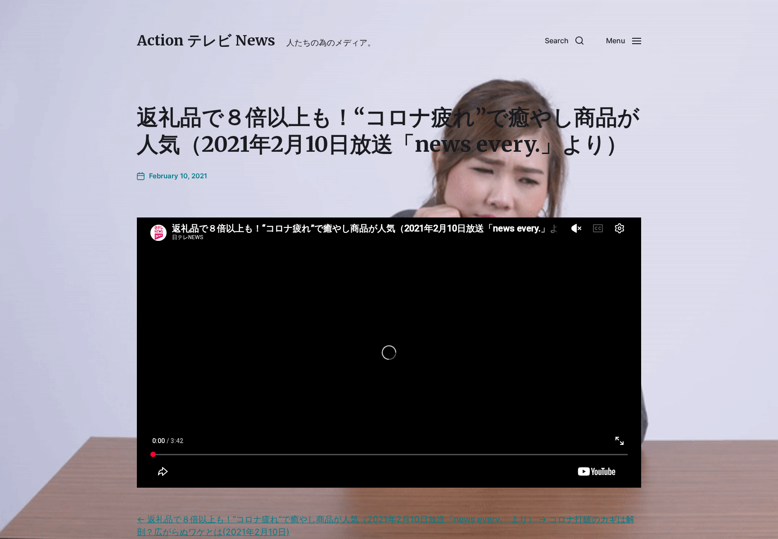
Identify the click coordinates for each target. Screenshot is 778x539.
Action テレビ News (206, 40)
